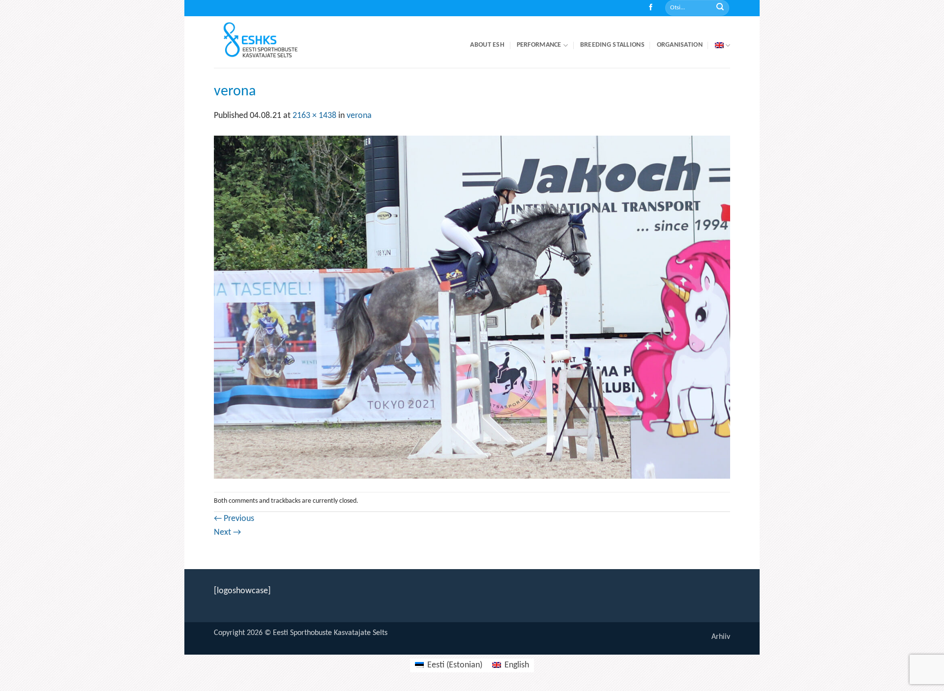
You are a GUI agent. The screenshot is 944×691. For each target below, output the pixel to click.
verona (359, 116)
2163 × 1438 (314, 116)
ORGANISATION (680, 45)
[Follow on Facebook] (651, 8)
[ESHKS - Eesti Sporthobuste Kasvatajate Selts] (269, 42)
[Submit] (720, 8)
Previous (234, 519)
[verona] (472, 307)
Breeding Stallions (612, 45)
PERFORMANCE (539, 45)
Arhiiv (720, 637)
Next (227, 532)
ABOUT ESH (487, 45)
